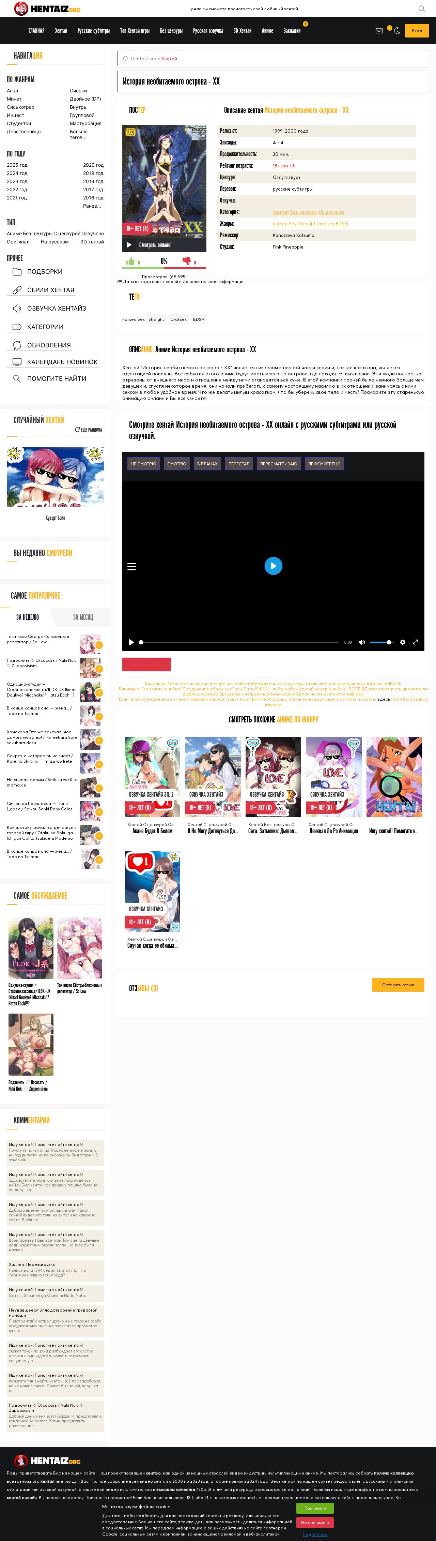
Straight (307, 223)
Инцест (15, 115)
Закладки (294, 28)
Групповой (82, 115)
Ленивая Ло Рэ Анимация (334, 831)
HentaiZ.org (143, 58)
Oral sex (325, 223)
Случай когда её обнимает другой (159, 945)
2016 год (93, 197)
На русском (331, 212)
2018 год (93, 181)
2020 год (93, 165)
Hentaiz (54, 8)
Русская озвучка (208, 30)
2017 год (93, 189)
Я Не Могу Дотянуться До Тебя (216, 831)
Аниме (14, 233)
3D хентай (92, 241)
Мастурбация (86, 123)
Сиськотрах (20, 107)
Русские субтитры (94, 30)
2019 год (93, 173)
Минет (14, 99)
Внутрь (78, 107)
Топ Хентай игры (135, 30)
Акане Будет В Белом (152, 831)
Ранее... (92, 206)
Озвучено (92, 233)
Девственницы (24, 131)
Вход (417, 30)
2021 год (17, 197)
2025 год (17, 165)
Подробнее (315, 1534)
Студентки (19, 123)
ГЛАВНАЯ (37, 30)
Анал (12, 90)
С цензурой (66, 233)
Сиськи (78, 90)
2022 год (17, 189)
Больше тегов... (79, 134)
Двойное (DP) (85, 99)
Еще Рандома (91, 430)
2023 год (17, 181)
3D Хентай (242, 30)
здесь (384, 699)
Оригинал (18, 241)
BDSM (342, 223)
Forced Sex (285, 223)
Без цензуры (303, 212)
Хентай (281, 212)
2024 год (17, 173)
